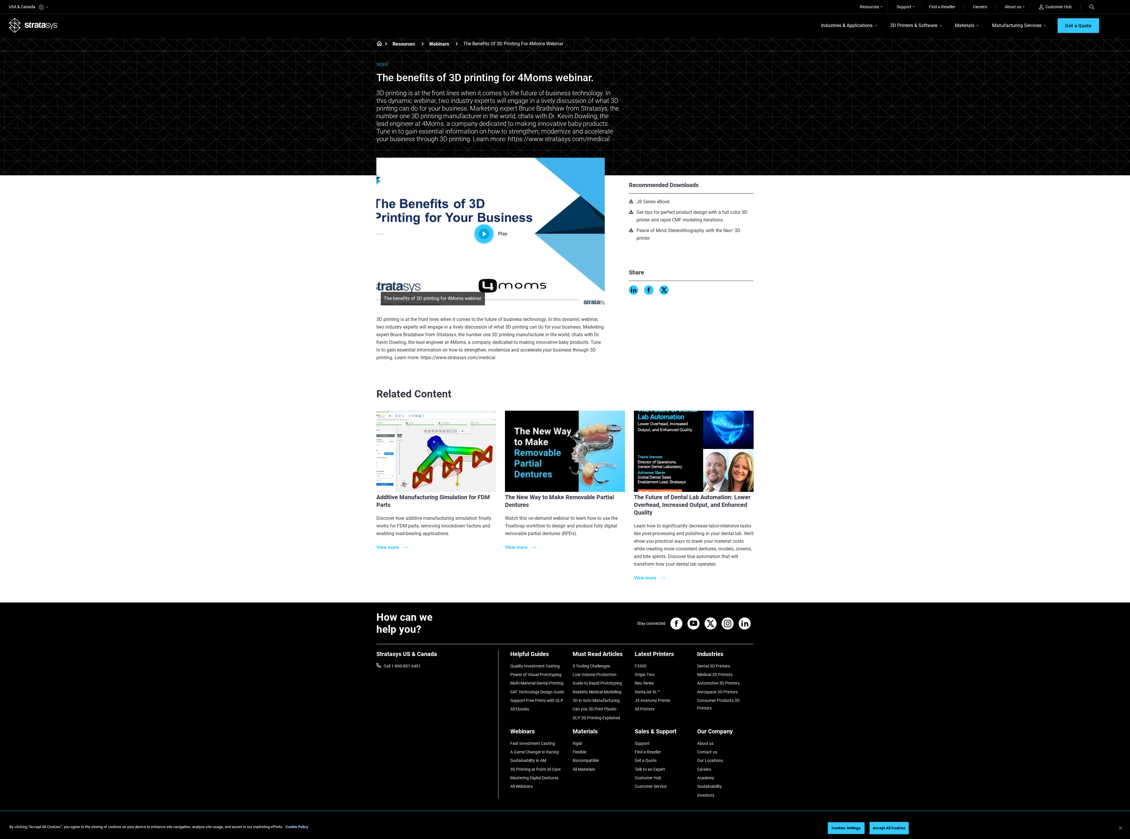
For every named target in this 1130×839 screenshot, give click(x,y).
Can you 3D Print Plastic (594, 709)
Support (904, 6)
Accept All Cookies (889, 828)
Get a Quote (646, 760)
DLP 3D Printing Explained (596, 717)
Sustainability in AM (528, 760)
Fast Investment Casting (532, 743)
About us (1013, 6)
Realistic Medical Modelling (597, 692)
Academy (705, 777)
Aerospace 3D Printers (717, 692)
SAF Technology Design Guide (537, 692)
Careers (980, 6)
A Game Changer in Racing (534, 752)
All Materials (584, 769)
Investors (705, 795)
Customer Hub (1058, 6)
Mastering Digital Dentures (534, 777)
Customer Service (651, 786)
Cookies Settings (846, 828)
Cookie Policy (296, 827)
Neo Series (644, 683)
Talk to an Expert (650, 769)
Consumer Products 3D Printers (718, 704)
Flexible (579, 752)
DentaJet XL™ (647, 692)
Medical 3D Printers (714, 674)
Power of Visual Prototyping (535, 674)
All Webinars (521, 786)
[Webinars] (456, 43)
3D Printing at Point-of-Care (535, 769)
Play (502, 234)
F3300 (641, 666)
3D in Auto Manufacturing (596, 700)
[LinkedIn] (633, 290)
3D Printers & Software (913, 25)
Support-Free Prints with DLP (536, 700)
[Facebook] (649, 290)
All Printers (644, 709)
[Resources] (422, 43)
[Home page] (377, 44)
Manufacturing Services (1016, 25)
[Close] (1120, 828)
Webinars (439, 44)
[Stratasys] (33, 25)
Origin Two (644, 674)
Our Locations (710, 760)
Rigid (577, 743)
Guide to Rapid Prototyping (597, 683)
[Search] (1092, 7)
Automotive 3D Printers (718, 683)
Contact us (707, 752)
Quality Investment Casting (535, 666)
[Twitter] (664, 290)
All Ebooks (519, 709)
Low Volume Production (594, 674)
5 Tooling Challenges (591, 666)
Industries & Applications (847, 25)
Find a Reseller (942, 6)
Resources (869, 6)
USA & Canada (22, 6)
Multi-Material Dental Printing (537, 683)
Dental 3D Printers (713, 666)
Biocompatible (586, 760)
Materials (964, 25)
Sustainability (709, 786)
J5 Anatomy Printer (652, 700)
